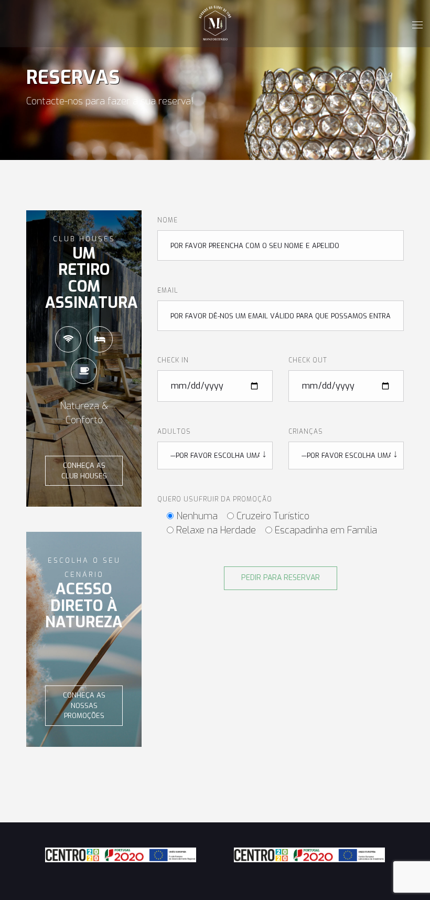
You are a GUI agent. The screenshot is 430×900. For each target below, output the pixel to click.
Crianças (305, 431)
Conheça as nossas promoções (84, 705)
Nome (167, 220)
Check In (173, 360)
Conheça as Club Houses (84, 470)
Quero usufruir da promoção (214, 499)
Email (167, 290)
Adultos (174, 431)
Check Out (307, 360)
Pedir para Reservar (280, 578)
